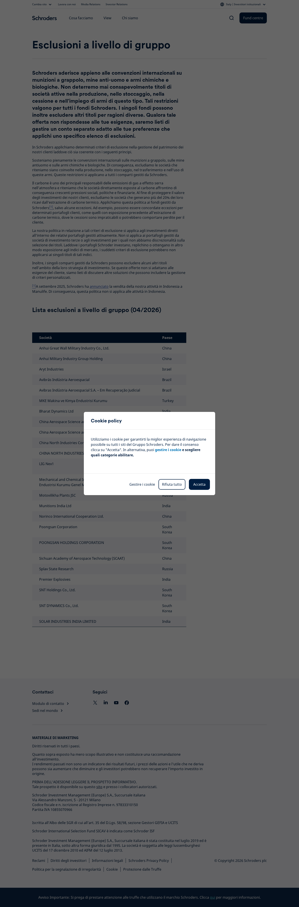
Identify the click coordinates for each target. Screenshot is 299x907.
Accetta (199, 484)
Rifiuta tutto (172, 484)
